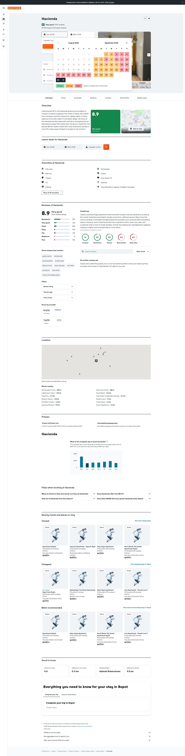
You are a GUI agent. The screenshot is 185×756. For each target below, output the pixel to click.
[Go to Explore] (3, 29)
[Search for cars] (3, 23)
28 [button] (84, 75)
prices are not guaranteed (84, 726)
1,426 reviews (59, 25)
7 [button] (83, 59)
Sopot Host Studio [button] (49, 592)
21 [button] (84, 70)
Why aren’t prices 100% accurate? (56, 740)
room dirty (70, 266)
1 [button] (106, 54)
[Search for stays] (3, 19)
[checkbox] (52, 311)
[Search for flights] (3, 14)
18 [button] (68, 70)
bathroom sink (47, 266)
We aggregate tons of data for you (56, 736)
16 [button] (58, 70)
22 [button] (89, 70)
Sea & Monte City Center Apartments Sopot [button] (133, 548)
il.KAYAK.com (45, 751)
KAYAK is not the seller (52, 732)
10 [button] (63, 64)
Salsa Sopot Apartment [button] (105, 547)
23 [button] (58, 75)
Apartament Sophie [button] (49, 547)
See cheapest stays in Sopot (141, 564)
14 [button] (84, 64)
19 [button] (73, 70)
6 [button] (78, 59)
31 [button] (63, 80)
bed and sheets (48, 261)
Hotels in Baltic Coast (87, 751)
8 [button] (89, 59)
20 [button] (79, 70)
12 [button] (73, 64)
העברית (111, 2)
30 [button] (58, 80)
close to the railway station (51, 275)
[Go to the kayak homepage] (14, 8)
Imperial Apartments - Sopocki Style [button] (82, 547)
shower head (59, 261)
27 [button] (79, 75)
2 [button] (58, 59)
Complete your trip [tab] (51, 694)
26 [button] (74, 75)
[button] (182, 2)
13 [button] (79, 64)
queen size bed (59, 266)
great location (47, 256)
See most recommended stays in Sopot (137, 607)
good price (46, 270)
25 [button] (68, 75)
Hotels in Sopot (51, 708)
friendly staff (58, 256)
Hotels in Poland (74, 751)
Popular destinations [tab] (69, 694)
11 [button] (68, 64)
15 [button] (89, 64)
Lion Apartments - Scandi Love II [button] (136, 590)
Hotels (54, 751)
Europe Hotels (62, 751)
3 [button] (63, 59)
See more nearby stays (143, 521)
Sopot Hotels (100, 751)
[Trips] (3, 40)
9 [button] (58, 64)
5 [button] (73, 59)
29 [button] (89, 75)
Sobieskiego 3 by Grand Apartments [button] (82, 590)
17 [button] (63, 70)
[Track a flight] (3, 34)
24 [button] (63, 75)
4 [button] (68, 59)
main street (56, 270)
